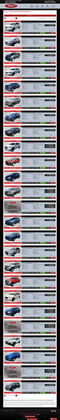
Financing (48, 197)
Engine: (34, 26)
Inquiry (32, 197)
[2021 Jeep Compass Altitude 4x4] (12, 371)
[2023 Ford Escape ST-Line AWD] (12, 251)
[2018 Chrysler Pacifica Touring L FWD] (12, 191)
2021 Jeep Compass (30, 368)
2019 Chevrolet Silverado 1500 (35, 83)
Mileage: (34, 27)
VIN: (34, 39)
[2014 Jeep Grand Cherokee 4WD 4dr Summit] (12, 386)
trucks (35, 401)
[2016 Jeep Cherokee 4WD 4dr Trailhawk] (12, 341)
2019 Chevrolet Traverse (32, 128)
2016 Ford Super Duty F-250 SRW (36, 278)
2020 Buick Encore (31, 23)
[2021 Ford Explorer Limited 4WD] (12, 266)
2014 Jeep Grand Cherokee (33, 383)
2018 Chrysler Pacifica (31, 188)
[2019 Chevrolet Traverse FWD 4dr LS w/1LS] (12, 131)
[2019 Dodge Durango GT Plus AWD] (12, 206)
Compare (50, 30)
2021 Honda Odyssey (30, 293)
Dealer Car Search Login (23, 414)
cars (33, 401)
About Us (7, 410)
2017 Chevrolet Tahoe (30, 98)
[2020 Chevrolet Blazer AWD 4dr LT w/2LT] (12, 42)
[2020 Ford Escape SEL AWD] (12, 236)
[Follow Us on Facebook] (51, 411)
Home (4, 410)
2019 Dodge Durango (30, 203)
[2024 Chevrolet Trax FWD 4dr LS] (12, 161)
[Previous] (5, 18)
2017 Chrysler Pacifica (32, 173)
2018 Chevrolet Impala (31, 68)
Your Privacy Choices (35, 414)
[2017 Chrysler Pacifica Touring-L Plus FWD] (12, 176)
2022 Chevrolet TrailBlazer (32, 113)
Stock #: (34, 28)
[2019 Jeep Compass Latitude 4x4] (12, 356)
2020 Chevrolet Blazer (32, 38)
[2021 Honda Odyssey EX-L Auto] (12, 296)
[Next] (16, 18)
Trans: (23, 28)
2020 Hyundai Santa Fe (32, 308)
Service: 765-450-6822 (10, 2)
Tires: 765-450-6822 (50, 1)
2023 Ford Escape (29, 248)
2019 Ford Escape (28, 218)
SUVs (38, 401)
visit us (13, 405)
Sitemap (31, 414)
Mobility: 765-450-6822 (50, 2)
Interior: (23, 26)
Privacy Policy (12, 410)
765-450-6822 (36, 418)
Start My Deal (43, 197)
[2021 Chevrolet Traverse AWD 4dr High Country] (12, 146)
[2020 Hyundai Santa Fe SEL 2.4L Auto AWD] (12, 311)
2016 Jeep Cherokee (31, 338)
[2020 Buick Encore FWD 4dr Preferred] (12, 27)
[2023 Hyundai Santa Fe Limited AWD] (12, 326)
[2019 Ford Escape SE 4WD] (12, 221)
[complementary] (57, 417)
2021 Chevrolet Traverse (33, 143)
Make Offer (37, 197)
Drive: (23, 27)
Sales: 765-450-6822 (10, 1)
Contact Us (9, 410)
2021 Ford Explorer (30, 263)
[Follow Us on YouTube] (53, 411)
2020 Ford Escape (29, 233)
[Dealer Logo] (11, 6)
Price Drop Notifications (26, 197)
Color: (23, 39)
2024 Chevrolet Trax (30, 158)
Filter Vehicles (30, 15)
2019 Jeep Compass (30, 353)
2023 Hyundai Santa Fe (31, 323)
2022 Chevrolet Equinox (32, 53)
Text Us (53, 197)
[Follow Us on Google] (55, 411)
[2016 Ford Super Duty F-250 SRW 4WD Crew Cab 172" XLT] (12, 281)
